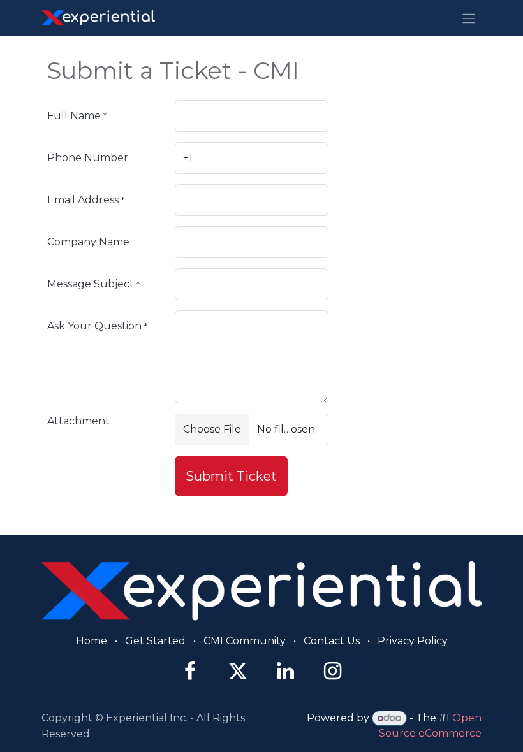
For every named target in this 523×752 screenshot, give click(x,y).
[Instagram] (333, 671)
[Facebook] (190, 671)
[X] (237, 671)
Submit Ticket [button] (231, 476)
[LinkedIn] (285, 671)
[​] (261, 590)
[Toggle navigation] (469, 18)
